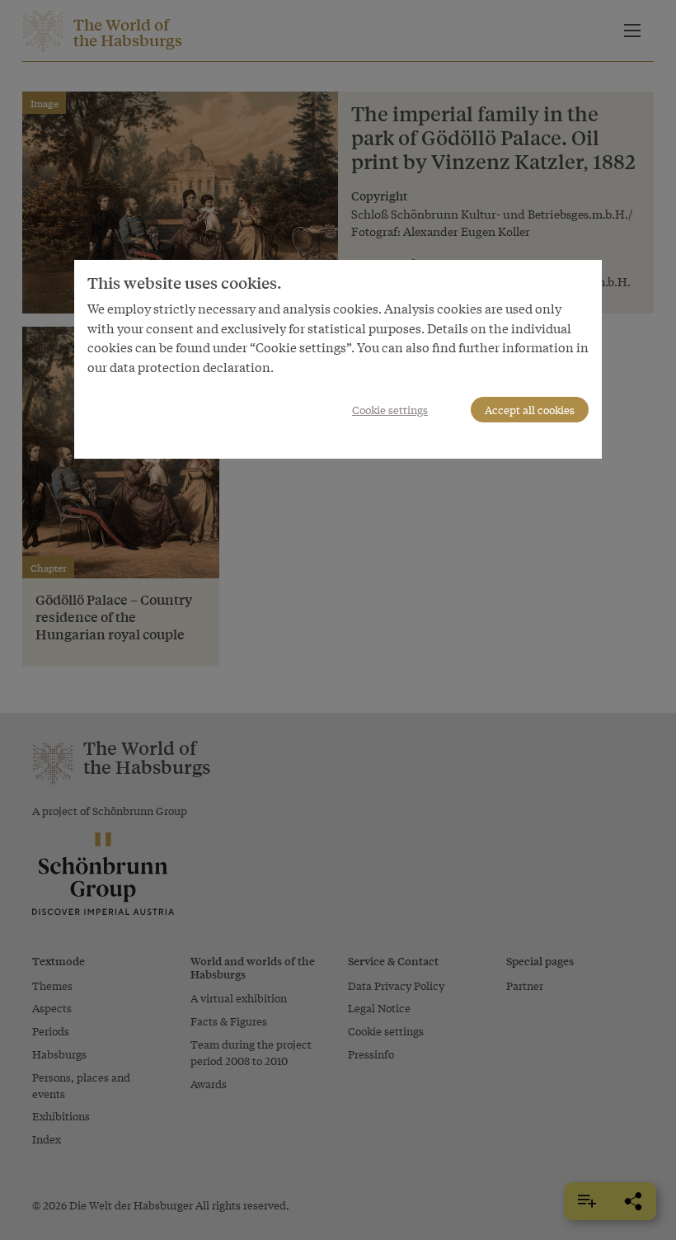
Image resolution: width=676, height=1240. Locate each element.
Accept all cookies (530, 409)
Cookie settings (390, 409)
